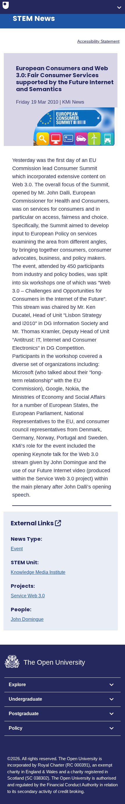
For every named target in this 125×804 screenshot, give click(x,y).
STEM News (34, 18)
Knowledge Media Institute (38, 572)
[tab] (62, 685)
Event (17, 549)
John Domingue (27, 619)
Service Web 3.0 (28, 596)
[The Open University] (6, 7)
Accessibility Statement (98, 41)
